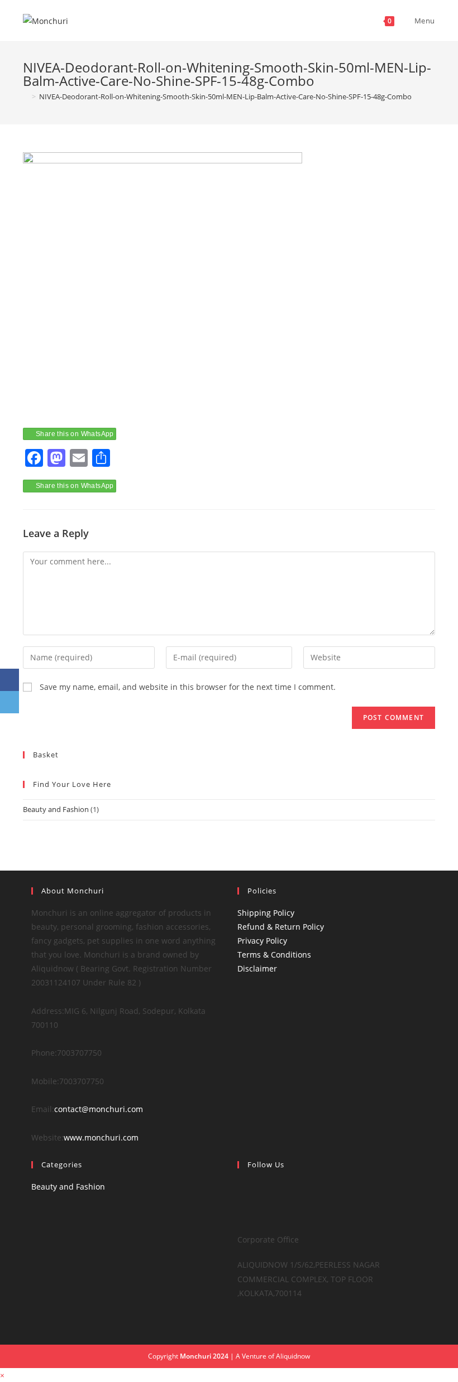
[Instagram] (240, 1214)
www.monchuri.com (101, 1137)
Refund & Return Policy (280, 926)
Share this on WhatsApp (75, 434)
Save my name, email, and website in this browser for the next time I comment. (188, 687)
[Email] (9, 702)
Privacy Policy (262, 940)
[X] (240, 1186)
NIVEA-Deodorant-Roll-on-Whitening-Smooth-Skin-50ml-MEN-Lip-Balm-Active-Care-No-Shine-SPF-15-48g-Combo (225, 96)
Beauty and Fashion (56, 809)
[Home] (25, 96)
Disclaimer (257, 968)
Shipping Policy (265, 912)
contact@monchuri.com (98, 1109)
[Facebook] (240, 1200)
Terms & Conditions (274, 954)
